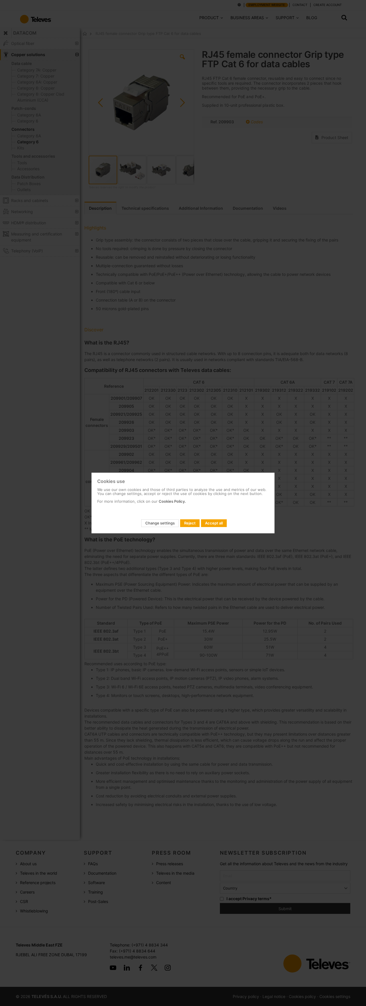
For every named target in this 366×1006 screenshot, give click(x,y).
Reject (190, 523)
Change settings (160, 523)
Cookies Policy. (172, 501)
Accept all (214, 523)
